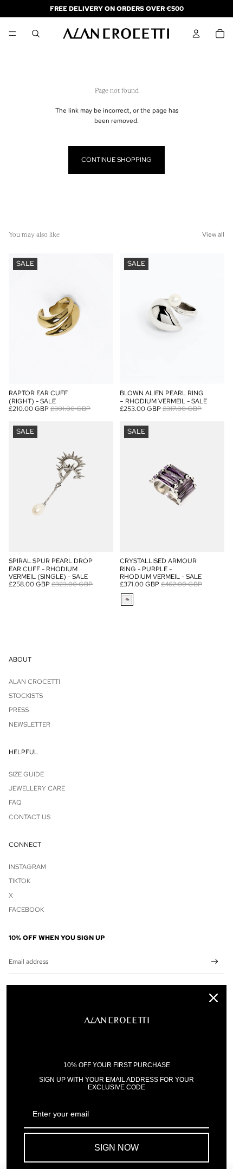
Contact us (29, 817)
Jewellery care (37, 788)
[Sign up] (214, 961)
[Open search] (36, 33)
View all (213, 234)
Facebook (26, 909)
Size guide (26, 774)
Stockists (26, 695)
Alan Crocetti (34, 681)
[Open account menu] (196, 33)
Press (19, 710)
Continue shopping (116, 159)
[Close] (213, 998)
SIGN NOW (116, 1147)
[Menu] (12, 33)
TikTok (19, 881)
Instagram (27, 867)
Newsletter (29, 724)
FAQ (15, 802)
